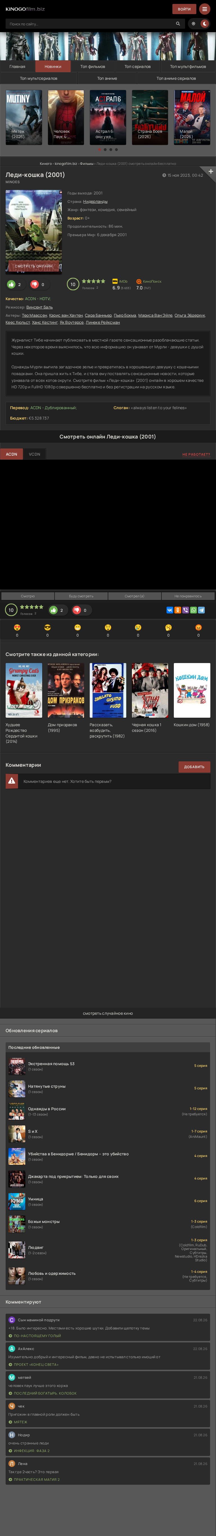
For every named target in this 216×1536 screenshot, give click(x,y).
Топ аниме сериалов (176, 78)
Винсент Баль (39, 307)
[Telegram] (201, 610)
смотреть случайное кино (108, 1013)
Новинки (53, 66)
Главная (17, 66)
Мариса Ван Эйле (155, 315)
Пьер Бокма (125, 315)
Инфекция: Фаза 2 (32, 1450)
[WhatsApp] (193, 610)
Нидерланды (95, 201)
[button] (99, 149)
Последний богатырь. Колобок (45, 1393)
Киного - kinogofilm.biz (58, 163)
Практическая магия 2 (37, 1479)
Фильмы (86, 163)
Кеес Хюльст (18, 322)
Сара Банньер (98, 315)
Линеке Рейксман (103, 322)
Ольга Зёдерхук (190, 315)
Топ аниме (107, 78)
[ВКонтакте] (169, 610)
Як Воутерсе (72, 322)
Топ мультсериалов (39, 78)
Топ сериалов (138, 66)
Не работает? (196, 454)
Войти (184, 9)
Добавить (194, 766)
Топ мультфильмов (188, 66)
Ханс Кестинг (45, 322)
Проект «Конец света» (36, 1364)
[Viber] (185, 610)
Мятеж (21, 1422)
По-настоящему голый (37, 1335)
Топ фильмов (92, 66)
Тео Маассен (34, 315)
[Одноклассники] (177, 610)
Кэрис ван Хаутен (66, 315)
